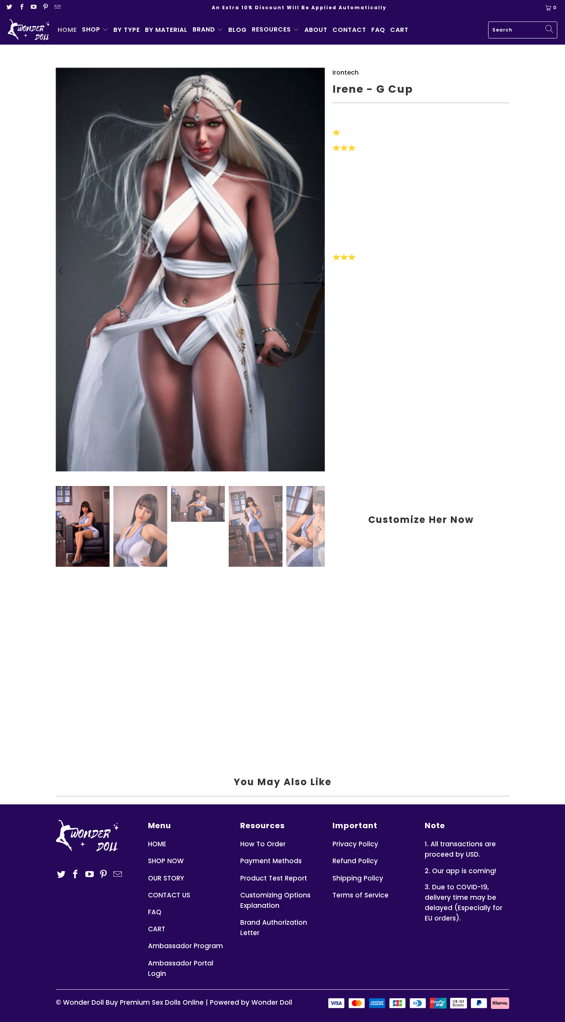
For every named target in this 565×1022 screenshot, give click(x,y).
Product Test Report (273, 878)
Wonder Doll (83, 1002)
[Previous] (61, 271)
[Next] (319, 271)
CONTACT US (169, 895)
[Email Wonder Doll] (57, 7)
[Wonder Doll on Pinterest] (46, 7)
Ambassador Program (185, 945)
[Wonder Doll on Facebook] (22, 7)
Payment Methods (271, 861)
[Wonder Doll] (29, 30)
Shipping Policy (357, 878)
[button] (95, 30)
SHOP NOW (166, 861)
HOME (157, 844)
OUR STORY (166, 878)
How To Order (263, 844)
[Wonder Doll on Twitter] (10, 7)
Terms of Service (360, 895)
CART (156, 929)
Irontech (345, 72)
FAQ (154, 912)
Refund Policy (355, 861)
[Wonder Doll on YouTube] (34, 7)
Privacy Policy (355, 844)
